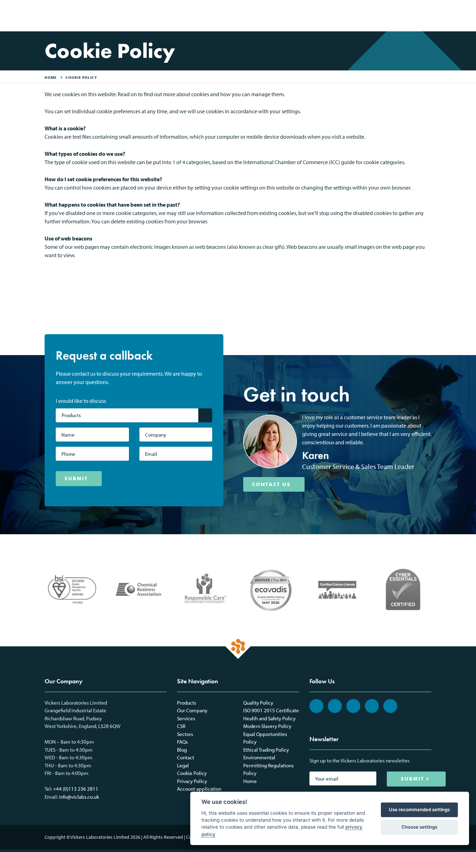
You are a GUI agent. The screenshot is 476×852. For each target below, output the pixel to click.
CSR (181, 726)
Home (250, 781)
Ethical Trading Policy (266, 749)
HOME (51, 77)
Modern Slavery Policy (267, 726)
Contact (185, 757)
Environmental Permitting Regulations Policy (268, 765)
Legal (183, 765)
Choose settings (419, 827)
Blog (182, 749)
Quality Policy (258, 702)
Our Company (192, 710)
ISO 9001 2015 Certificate (271, 710)
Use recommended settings (419, 809)
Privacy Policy (192, 781)
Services (186, 718)
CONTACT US (271, 484)
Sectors (185, 734)
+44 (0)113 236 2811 (75, 788)
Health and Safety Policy (269, 718)
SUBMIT (76, 478)
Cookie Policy (81, 77)
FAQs (182, 741)
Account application (199, 788)
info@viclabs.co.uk (79, 796)
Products (186, 702)
